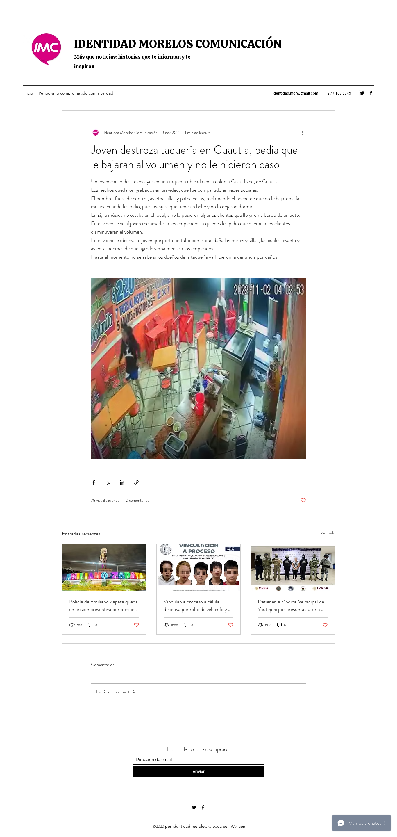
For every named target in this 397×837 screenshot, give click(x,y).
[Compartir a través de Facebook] (93, 482)
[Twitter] (362, 93)
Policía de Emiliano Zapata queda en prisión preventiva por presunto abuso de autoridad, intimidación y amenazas (104, 605)
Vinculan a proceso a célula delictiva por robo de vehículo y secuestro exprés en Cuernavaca (197, 605)
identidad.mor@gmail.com (295, 93)
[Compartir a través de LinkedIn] (122, 482)
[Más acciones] (302, 132)
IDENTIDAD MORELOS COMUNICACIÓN (178, 43)
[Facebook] (371, 93)
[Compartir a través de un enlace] (136, 482)
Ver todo (328, 533)
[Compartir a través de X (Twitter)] (108, 482)
